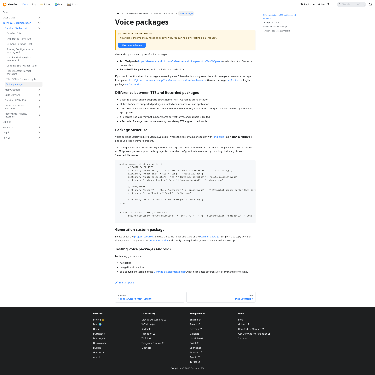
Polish (193, 343)
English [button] (308, 4)
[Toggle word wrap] (246, 163)
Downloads (99, 343)
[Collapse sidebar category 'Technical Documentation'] (39, 23)
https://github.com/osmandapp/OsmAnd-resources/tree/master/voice (167, 80)
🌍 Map (59, 4)
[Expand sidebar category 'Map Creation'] (39, 89)
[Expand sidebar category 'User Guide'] (39, 17)
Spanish (194, 347)
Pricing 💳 (98, 319)
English (194, 319)
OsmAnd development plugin (170, 271)
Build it (97, 347)
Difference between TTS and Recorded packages (279, 16)
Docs (25, 4)
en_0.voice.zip (132, 84)
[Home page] (118, 13)
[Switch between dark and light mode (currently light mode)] (370, 4)
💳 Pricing (45, 4)
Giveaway (98, 352)
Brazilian (194, 352)
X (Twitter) (147, 324)
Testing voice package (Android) (276, 30)
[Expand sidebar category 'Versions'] (39, 127)
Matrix (145, 347)
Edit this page (126, 282)
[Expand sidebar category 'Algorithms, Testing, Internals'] (39, 115)
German (194, 329)
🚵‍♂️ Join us (72, 4)
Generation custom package (275, 26)
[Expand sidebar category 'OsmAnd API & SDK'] (39, 100)
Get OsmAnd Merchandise (252, 333)
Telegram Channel (152, 343)
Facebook (147, 333)
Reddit (145, 329)
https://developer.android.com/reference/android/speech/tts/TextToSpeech (180, 61)
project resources (144, 236)
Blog (33, 4)
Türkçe (193, 361)
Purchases (99, 333)
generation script (158, 240)
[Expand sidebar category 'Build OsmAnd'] (39, 95)
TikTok (145, 338)
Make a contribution (132, 45)
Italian (193, 333)
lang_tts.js (218, 136)
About (96, 357)
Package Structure (271, 22)
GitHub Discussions (152, 319)
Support (242, 338)
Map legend (99, 338)
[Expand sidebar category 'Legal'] (39, 132)
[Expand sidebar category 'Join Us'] (39, 137)
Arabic (193, 357)
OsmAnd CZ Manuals (249, 329)
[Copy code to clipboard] (251, 163)
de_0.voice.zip (234, 80)
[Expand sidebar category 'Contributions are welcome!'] (39, 107)
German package (209, 236)
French (193, 324)
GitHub (322, 4)
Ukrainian (195, 338)
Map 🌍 (97, 324)
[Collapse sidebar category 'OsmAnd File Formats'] (39, 28)
